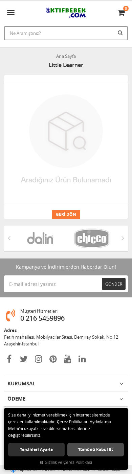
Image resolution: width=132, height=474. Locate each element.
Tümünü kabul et (95, 449)
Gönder (113, 284)
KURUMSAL (21, 383)
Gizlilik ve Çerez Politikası (68, 462)
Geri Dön (66, 214)
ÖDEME (16, 398)
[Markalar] (40, 238)
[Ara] (121, 32)
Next (123, 238)
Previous (9, 238)
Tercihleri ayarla (36, 449)
